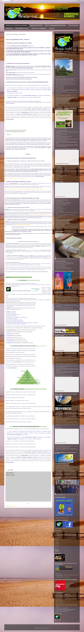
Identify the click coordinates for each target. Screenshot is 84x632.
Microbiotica (58, 303)
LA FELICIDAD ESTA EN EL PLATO (62, 169)
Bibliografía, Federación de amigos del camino (63, 267)
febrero (58, 537)
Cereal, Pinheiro (58, 135)
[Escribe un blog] (9, 470)
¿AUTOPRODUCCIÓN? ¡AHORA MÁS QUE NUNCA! (64, 465)
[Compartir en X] (10, 470)
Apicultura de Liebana (59, 179)
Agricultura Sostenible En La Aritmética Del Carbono (64, 82)
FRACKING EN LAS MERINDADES (38, 28)
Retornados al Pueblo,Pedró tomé (61, 102)
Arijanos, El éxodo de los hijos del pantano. (63, 577)
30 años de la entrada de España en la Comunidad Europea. (66, 214)
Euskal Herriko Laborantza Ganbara (62, 130)
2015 (57, 543)
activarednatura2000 (59, 176)
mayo (58, 533)
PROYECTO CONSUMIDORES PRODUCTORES (55, 25)
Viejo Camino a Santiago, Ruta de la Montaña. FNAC (64, 263)
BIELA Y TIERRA (59, 56)
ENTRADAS (51, 28)
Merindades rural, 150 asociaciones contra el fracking (64, 360)
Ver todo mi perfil (57, 621)
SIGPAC (57, 229)
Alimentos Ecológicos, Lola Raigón (61, 137)
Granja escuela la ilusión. (60, 85)
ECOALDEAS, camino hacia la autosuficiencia (63, 223)
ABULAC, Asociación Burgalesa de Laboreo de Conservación (66, 84)
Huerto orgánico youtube (60, 88)
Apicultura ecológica (59, 201)
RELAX (57, 612)
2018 (57, 539)
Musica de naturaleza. (59, 601)
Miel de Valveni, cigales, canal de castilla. (63, 203)
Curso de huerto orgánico (60, 87)
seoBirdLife (57, 174)
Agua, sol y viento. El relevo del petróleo (62, 474)
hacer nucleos (58, 206)
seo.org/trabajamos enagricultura (61, 175)
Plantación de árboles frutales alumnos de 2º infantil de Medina (66, 80)
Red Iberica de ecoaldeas (60, 225)
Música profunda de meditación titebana (62, 597)
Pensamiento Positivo (59, 600)
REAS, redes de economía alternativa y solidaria (64, 136)
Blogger (47, 628)
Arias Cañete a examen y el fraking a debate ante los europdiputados (67, 359)
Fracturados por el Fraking (60, 373)
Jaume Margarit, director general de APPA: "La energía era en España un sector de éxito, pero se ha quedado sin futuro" (66, 471)
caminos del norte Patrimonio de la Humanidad (63, 268)
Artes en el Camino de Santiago (61, 265)
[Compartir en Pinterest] (12, 470)
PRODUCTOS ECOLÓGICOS (36, 25)
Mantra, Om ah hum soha (60, 602)
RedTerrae (57, 178)
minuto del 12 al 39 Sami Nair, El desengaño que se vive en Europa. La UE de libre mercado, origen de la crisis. (67, 447)
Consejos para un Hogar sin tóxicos (62, 140)
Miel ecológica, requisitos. (60, 211)
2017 (57, 540)
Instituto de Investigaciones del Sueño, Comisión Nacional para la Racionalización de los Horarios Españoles (67, 467)
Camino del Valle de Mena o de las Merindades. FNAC (65, 262)
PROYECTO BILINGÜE (73, 25)
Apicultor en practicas (59, 210)
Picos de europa (58, 217)
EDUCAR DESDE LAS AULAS (22, 28)
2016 (57, 542)
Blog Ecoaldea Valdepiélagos (60, 224)
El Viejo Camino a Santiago (60, 266)
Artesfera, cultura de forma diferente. (62, 611)
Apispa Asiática (58, 573)
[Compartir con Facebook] (11, 470)
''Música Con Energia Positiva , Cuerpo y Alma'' (63, 596)
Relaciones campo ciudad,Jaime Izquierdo (63, 103)
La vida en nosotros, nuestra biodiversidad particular (64, 307)
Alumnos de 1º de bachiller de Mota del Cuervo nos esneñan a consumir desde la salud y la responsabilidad (66, 95)
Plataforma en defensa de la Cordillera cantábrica (64, 356)
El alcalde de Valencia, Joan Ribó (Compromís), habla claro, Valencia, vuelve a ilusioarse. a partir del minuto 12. (66, 610)
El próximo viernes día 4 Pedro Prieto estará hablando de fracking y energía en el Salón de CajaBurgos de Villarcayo (67, 372)
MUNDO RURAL (9, 28)
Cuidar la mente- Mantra (60, 295)
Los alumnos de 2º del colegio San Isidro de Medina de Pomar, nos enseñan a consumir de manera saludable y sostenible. (67, 79)
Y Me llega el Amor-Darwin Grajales (61, 595)
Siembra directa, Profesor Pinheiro (61, 134)
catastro (57, 218)
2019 (57, 532)
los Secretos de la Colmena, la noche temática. (63, 202)
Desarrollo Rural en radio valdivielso (62, 100)
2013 (57, 546)
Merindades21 (58, 619)
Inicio (28, 503)
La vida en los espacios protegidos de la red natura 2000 (65, 168)
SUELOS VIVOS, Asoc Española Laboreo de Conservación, (66, 83)
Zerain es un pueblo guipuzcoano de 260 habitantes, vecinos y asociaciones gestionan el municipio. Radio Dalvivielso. (66, 220)
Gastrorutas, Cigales (59, 207)
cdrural (57, 104)
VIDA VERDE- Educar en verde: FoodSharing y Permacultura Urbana (67, 139)
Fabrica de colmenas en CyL (60, 208)
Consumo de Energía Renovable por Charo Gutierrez (64, 469)
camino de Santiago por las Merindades (62, 517)
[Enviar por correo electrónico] (8, 470)
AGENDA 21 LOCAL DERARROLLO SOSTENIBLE (16, 25)
